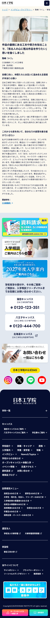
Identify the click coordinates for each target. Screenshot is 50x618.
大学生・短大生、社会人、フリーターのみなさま (24, 497)
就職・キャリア (24, 446)
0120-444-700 (26, 326)
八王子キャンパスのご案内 (15, 432)
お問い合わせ (23, 470)
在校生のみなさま (34, 508)
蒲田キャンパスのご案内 (14, 429)
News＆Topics (29, 454)
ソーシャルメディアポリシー (16, 573)
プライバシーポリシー (32, 570)
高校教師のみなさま (12, 508)
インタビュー (8, 454)
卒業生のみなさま (11, 511)
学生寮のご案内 (38, 432)
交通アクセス (27, 466)
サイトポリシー (10, 570)
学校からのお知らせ (11, 458)
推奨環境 (37, 573)
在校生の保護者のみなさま (15, 504)
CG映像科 (6, 203)
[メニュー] (47, 3)
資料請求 (6, 470)
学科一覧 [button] (6, 410)
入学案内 (6, 450)
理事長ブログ (8, 475)
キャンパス (7, 424)
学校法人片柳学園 (11, 533)
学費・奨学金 (23, 450)
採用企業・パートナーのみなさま (18, 515)
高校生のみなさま (11, 493)
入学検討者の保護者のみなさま (17, 500)
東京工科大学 (9, 552)
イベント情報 (8, 466)
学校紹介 (6, 446)
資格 (41, 446)
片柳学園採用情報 (32, 533)
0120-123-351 (26, 307)
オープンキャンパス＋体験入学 (17, 462)
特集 (39, 450)
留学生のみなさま (32, 493)
